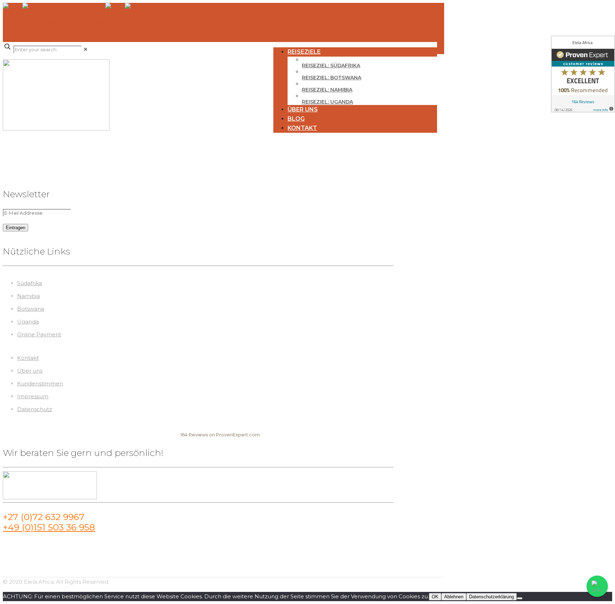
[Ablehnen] (519, 598)
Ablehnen (453, 596)
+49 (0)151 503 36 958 (49, 527)
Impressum (32, 396)
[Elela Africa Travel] (73, 22)
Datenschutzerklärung (491, 596)
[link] (85, 49)
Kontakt (28, 357)
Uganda (28, 321)
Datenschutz (34, 409)
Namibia (28, 296)
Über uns (29, 370)
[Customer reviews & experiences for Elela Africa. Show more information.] (583, 74)
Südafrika (29, 283)
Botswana (30, 308)
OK (435, 596)
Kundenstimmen (40, 383)
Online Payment (39, 334)
